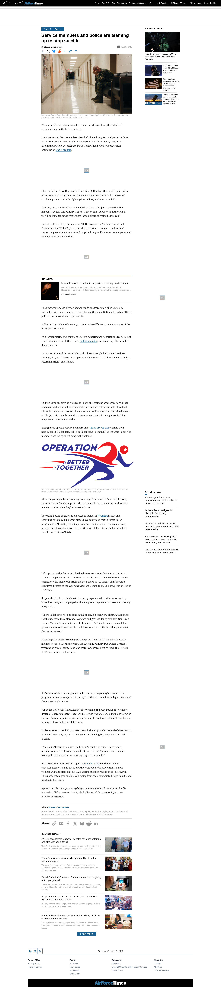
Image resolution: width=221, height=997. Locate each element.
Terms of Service (35, 967)
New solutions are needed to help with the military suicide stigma (95, 283)
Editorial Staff (118, 970)
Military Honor (196, 3)
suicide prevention (99, 427)
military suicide (88, 341)
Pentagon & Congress (138, 3)
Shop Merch (75, 974)
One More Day (63, 149)
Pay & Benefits (108, 3)
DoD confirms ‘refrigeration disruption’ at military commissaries (159, 513)
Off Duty (174, 3)
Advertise (116, 963)
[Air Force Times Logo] (33, 3)
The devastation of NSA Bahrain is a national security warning (162, 551)
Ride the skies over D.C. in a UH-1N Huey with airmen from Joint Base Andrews (161, 56)
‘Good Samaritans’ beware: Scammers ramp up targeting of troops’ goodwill (71, 878)
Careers (157, 963)
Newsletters (75, 967)
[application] (162, 42)
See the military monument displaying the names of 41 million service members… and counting (171, 84)
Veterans (184, 3)
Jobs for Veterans (161, 970)
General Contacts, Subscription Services (129, 967)
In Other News (50, 834)
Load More (86, 933)
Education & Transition (159, 3)
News (97, 3)
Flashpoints (122, 3)
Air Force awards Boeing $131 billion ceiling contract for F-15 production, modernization (161, 539)
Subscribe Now (210, 3)
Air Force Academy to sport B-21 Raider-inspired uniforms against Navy (171, 69)
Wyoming (102, 515)
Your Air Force (52, 29)
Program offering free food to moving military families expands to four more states (69, 898)
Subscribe (74, 963)
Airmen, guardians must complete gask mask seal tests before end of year (161, 500)
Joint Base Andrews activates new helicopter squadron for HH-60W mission (162, 526)
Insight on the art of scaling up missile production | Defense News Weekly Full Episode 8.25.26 (171, 99)
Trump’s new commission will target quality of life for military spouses (68, 859)
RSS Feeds (75, 970)
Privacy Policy (34, 963)
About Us (158, 967)
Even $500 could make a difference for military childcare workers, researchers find (70, 917)
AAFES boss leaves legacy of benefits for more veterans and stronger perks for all (71, 840)
